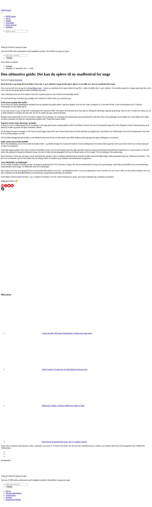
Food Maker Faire (35, 88)
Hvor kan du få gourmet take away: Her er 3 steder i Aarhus (64, 442)
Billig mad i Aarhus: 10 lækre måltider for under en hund (63, 406)
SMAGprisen (6, 10)
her (26, 98)
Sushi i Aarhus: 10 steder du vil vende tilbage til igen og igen (64, 369)
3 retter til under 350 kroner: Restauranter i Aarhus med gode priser (67, 333)
